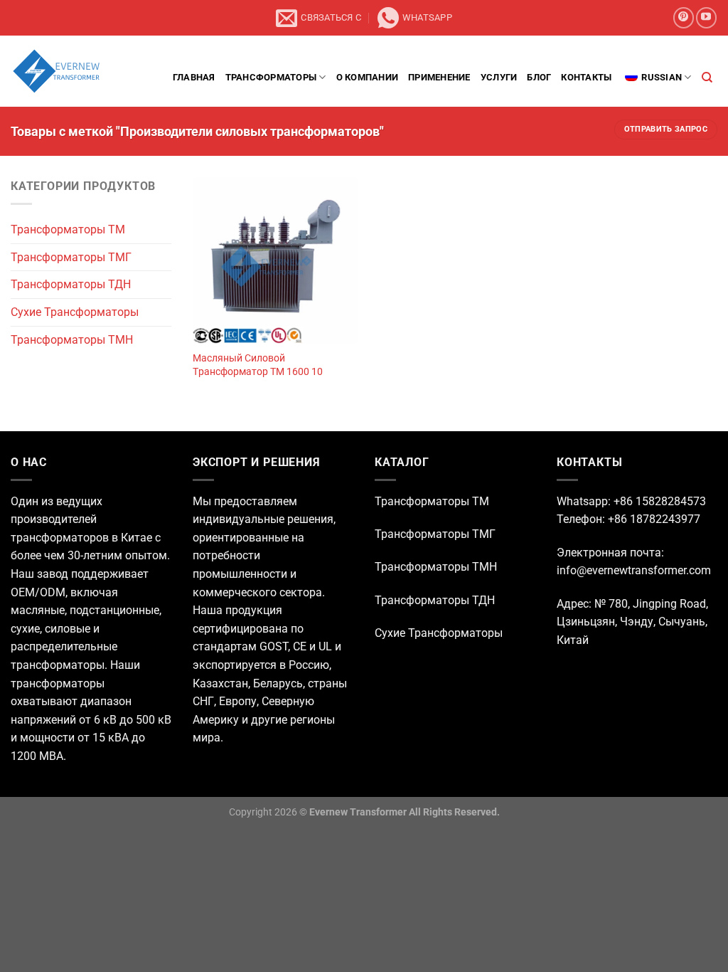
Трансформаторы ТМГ (71, 257)
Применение (439, 77)
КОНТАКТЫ (586, 77)
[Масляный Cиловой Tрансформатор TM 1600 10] (275, 260)
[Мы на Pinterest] (683, 17)
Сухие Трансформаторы (75, 312)
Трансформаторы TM (68, 230)
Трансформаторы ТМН (72, 340)
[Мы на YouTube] (706, 17)
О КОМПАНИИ (367, 77)
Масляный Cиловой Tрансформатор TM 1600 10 (258, 365)
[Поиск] (707, 77)
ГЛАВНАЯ (194, 77)
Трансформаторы (271, 77)
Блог (539, 77)
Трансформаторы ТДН (71, 285)
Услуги (499, 77)
